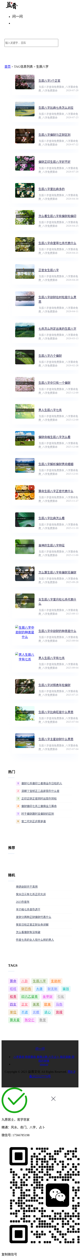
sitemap (44, 1064)
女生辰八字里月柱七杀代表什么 (57, 602)
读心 (47, 1012)
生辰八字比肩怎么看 (51, 518)
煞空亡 (30, 1020)
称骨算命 (31, 1056)
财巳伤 (26, 989)
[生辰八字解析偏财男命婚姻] (25, 465)
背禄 (59, 1012)
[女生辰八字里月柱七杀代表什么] (25, 600)
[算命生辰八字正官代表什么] (25, 492)
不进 (24, 1012)
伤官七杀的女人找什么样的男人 (35, 939)
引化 (60, 996)
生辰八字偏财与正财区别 (54, 134)
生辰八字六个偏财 (50, 355)
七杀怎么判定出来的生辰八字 (57, 328)
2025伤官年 (23, 901)
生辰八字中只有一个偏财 (54, 382)
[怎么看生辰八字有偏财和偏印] (25, 217)
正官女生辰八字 (48, 270)
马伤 (59, 1004)
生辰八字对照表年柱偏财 (54, 685)
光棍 (36, 1012)
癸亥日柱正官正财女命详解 (32, 924)
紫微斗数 (42, 1056)
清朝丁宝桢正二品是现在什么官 (40, 791)
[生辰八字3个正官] (25, 82)
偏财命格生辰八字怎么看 (54, 437)
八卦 (24, 981)
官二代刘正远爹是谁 (33, 821)
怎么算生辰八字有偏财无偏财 (57, 572)
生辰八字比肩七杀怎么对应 (55, 107)
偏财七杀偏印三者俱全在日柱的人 (41, 783)
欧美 (47, 1004)
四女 (13, 1004)
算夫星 (15, 1020)
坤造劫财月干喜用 (27, 886)
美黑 (36, 1004)
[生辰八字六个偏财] (25, 357)
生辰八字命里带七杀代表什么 (57, 243)
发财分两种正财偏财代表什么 (33, 917)
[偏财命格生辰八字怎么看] (25, 438)
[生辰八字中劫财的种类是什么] (25, 632)
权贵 (13, 996)
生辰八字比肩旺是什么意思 (55, 712)
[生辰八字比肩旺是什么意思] (25, 713)
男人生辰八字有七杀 (51, 658)
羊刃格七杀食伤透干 (28, 909)
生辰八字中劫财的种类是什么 (57, 631)
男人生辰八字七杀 (50, 410)
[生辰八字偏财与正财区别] (25, 136)
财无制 (52, 989)
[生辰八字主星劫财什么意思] (25, 740)
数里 (42, 1020)
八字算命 (19, 1056)
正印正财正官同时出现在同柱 (39, 798)
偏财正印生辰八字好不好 (54, 161)
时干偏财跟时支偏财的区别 (37, 813)
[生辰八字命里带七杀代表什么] (25, 244)
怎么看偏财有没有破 (28, 932)
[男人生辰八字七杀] (25, 411)
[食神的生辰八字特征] (25, 546)
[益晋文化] (24, 8)
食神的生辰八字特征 (51, 545)
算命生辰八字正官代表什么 (55, 491)
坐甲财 (48, 996)
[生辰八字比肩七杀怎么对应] (25, 109)
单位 (13, 1012)
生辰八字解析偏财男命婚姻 (55, 464)
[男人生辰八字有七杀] (25, 659)
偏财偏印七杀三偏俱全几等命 (39, 806)
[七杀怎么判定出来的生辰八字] (25, 330)
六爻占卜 (54, 1056)
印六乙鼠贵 (29, 996)
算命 (13, 981)
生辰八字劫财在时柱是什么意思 (57, 299)
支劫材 (56, 981)
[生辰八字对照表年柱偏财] (25, 686)
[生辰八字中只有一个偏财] (25, 384)
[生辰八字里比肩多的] (25, 190)
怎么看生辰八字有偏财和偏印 (57, 216)
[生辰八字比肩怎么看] (25, 519)
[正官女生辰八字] (25, 271)
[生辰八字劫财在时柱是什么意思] (25, 298)
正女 (24, 1004)
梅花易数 (66, 1056)
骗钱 (66, 989)
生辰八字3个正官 (49, 80)
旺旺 (13, 989)
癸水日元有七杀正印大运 (31, 894)
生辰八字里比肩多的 (51, 189)
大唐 (39, 989)
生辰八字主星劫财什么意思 (55, 739)
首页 (7, 66)
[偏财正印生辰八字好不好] (25, 163)
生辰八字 (39, 981)
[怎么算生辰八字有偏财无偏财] (25, 573)
